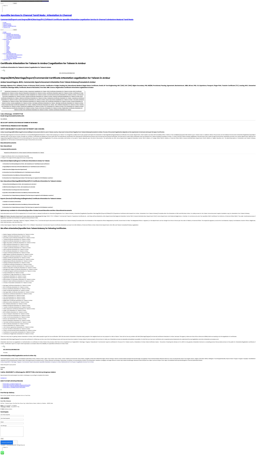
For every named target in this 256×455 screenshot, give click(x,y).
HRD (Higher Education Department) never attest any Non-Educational (21, 216)
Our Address (4, 119)
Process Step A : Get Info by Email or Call (12, 383)
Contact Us (3, 378)
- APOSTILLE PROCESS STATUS (13, 57)
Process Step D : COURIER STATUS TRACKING (14, 387)
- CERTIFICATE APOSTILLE (12, 34)
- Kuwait (8, 41)
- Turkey (7, 48)
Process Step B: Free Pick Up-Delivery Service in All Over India (16, 385)
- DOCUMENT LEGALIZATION (13, 36)
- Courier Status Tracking (11, 58)
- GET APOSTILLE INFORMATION (14, 54)
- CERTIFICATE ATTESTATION (13, 35)
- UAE (7, 40)
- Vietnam (8, 47)
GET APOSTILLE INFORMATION (67, 73)
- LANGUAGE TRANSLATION (13, 38)
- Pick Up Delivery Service (11, 56)
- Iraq (7, 45)
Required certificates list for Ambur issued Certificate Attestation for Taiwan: (24, 152)
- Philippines (8, 52)
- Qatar (7, 44)
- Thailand (8, 51)
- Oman (7, 42)
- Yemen (7, 46)
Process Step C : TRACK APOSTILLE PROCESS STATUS (16, 386)
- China (7, 50)
